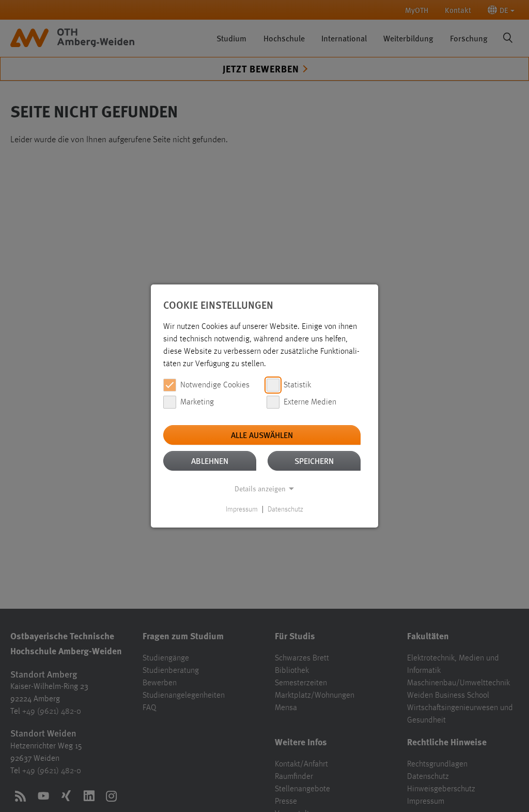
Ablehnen (209, 461)
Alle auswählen (262, 435)
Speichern (314, 461)
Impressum (242, 509)
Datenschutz (285, 509)
